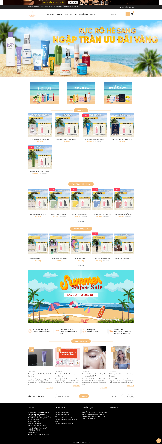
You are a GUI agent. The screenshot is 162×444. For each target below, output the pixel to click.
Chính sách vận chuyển (62, 414)
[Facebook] (123, 396)
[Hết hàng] (31, 199)
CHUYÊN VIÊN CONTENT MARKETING (94, 412)
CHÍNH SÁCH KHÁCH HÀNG (71, 6)
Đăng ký (123, 7)
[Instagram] (132, 396)
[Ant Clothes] (81, 296)
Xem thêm (81, 221)
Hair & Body (68, 14)
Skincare (59, 14)
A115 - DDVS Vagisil (81, 259)
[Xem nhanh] (47, 125)
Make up (92, 14)
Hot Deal (50, 14)
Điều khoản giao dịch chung (63, 417)
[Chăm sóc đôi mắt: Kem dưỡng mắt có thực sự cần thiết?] (94, 357)
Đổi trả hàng (118, 330)
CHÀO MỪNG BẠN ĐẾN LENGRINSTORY (52, 6)
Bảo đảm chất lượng (40, 330)
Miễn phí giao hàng (67, 330)
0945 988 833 (35, 6)
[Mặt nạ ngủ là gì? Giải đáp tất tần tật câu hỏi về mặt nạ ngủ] (40, 357)
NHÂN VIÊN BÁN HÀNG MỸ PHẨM (93, 414)
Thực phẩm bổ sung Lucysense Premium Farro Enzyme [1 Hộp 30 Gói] (132, 139)
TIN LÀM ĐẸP (81, 341)
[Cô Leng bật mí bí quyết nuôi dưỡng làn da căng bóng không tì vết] (121, 357)
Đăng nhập (131, 7)
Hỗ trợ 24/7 (91, 330)
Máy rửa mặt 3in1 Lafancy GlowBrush (40, 172)
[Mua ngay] (60, 125)
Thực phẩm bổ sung (81, 14)
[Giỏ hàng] (132, 14)
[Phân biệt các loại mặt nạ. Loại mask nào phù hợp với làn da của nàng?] (67, 357)
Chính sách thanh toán (62, 412)
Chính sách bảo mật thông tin (64, 423)
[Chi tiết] (33, 125)
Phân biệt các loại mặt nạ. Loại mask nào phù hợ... (67, 375)
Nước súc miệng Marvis (59, 259)
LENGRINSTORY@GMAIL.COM (39, 435)
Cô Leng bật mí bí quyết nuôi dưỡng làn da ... (121, 375)
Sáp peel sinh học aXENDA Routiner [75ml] (69, 139)
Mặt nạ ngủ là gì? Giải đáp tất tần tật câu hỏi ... (40, 375)
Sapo (88, 442)
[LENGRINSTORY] (32, 14)
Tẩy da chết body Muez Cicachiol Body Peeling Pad (130, 259)
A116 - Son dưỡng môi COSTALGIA (104, 259)
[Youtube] (128, 396)
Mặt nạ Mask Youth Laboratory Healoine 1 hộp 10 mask (46, 139)
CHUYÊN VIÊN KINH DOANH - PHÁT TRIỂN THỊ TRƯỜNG (93, 418)
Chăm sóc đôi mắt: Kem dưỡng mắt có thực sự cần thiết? (94, 375)
